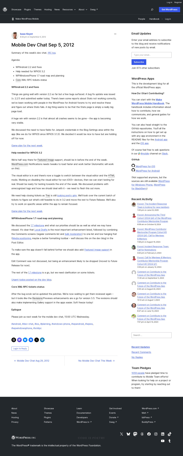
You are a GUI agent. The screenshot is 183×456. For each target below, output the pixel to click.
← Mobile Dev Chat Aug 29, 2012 (31, 360)
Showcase (49, 408)
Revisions (37, 298)
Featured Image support (97, 249)
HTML (111, 175)
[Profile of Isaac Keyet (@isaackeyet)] (15, 36)
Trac (47, 195)
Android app (161, 139)
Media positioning (21, 238)
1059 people (138, 373)
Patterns (48, 422)
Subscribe (139, 62)
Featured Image (45, 159)
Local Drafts (40, 229)
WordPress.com (19, 164)
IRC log (51, 52)
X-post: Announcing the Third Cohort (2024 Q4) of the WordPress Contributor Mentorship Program (154, 218)
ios (37, 323)
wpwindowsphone (21, 328)
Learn (79, 408)
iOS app (144, 143)
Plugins (47, 417)
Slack (165, 153)
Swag (113, 422)
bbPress (147, 417)
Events (112, 413)
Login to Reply (20, 348)
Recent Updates (141, 347)
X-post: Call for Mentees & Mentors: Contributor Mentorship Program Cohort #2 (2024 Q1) (154, 260)
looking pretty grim (67, 195)
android (16, 323)
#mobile (145, 153)
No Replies (137, 357)
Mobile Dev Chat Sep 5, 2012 (42, 45)
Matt (145, 413)
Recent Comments (141, 352)
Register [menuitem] (178, 2)
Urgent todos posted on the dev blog (31, 279)
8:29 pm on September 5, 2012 (33, 37)
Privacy (14, 422)
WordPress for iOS (145, 166)
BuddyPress (149, 422)
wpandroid (77, 323)
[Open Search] (152, 10)
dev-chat (27, 323)
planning (45, 323)
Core (18, 79)
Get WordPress (169, 9)
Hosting (15, 417)
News (14, 413)
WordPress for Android (147, 170)
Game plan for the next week (26, 145)
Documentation (84, 413)
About (14, 408)
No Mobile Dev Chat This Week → (96, 360)
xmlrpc (37, 328)
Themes (48, 413)
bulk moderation (73, 234)
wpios (89, 323)
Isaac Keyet (26, 33)
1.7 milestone (37, 225)
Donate (114, 417)
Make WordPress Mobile (27, 19)
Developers (82, 417)
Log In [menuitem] (169, 2)
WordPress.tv (84, 422)
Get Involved (115, 408)
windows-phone (61, 323)
